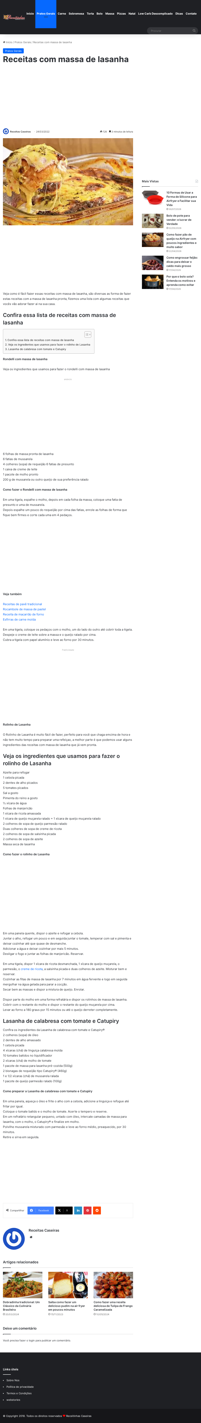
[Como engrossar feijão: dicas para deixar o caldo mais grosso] (153, 263)
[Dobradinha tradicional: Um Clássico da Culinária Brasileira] (22, 1285)
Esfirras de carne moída (19, 619)
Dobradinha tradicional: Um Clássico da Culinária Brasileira (21, 1305)
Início (30, 13)
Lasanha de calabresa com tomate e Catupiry (37, 349)
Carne (62, 13)
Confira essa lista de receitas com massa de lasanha (40, 340)
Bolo (100, 13)
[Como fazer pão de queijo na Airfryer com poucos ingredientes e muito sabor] (153, 240)
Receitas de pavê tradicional (22, 604)
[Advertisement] (68, 95)
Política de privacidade (20, 1386)
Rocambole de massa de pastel (24, 609)
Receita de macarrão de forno (23, 614)
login (32, 1340)
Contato (191, 13)
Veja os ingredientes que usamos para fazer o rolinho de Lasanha (49, 344)
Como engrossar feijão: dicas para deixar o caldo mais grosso (182, 261)
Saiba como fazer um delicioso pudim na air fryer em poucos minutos (66, 1305)
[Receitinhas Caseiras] (14, 17)
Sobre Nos (12, 1380)
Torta (90, 13)
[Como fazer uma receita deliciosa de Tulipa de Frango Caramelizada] (113, 1285)
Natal (132, 13)
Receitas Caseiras (20, 131)
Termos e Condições (19, 1393)
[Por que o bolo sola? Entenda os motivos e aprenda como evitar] (153, 282)
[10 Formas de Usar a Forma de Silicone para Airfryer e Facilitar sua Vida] (153, 198)
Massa (109, 13)
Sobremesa (76, 13)
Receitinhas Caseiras (78, 1415)
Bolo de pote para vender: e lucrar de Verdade (178, 220)
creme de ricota (32, 969)
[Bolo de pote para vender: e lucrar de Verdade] (153, 221)
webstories (13, 1399)
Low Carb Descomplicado (155, 13)
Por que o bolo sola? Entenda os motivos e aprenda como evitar (180, 280)
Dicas (179, 13)
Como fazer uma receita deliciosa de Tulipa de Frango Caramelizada (113, 1305)
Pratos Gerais (46, 13)
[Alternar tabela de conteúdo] (85, 334)
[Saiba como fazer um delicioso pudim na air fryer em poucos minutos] (68, 1285)
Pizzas (121, 13)
